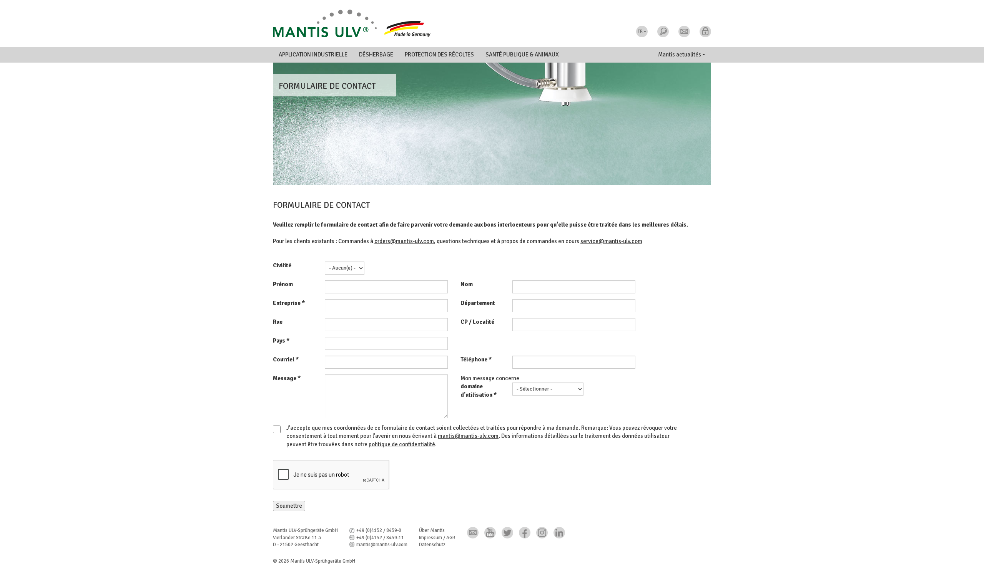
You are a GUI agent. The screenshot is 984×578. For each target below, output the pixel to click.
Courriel (286, 359)
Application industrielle (313, 54)
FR (640, 31)
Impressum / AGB (437, 538)
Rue (278, 321)
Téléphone (476, 359)
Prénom (283, 284)
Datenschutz (432, 545)
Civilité (282, 265)
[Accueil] (492, 23)
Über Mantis (432, 530)
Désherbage (376, 54)
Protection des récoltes (439, 54)
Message (287, 378)
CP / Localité (477, 321)
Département (477, 303)
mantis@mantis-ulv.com (468, 435)
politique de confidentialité (402, 444)
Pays (281, 340)
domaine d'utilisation (478, 390)
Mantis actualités (680, 54)
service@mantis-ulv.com (611, 241)
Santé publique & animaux (522, 54)
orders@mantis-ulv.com (404, 241)
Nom (466, 284)
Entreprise (289, 303)
